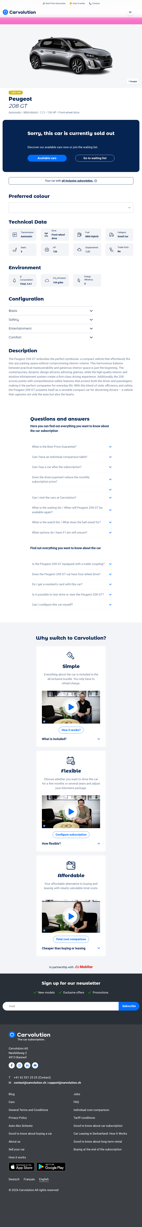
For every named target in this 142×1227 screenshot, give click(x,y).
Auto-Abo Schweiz (21, 1125)
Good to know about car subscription (98, 1125)
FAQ (76, 1102)
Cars (12, 1102)
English (44, 1179)
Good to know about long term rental (98, 1141)
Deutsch (14, 1179)
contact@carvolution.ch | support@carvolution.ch (47, 1082)
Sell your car (17, 1149)
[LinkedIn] (27, 1065)
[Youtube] (35, 1065)
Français (29, 1179)
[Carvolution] (19, 12)
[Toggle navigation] (130, 12)
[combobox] (71, 208)
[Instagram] (19, 1065)
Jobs (77, 1094)
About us (14, 1141)
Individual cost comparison (91, 1110)
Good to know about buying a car (30, 1133)
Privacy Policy (18, 1117)
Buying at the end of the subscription (98, 1149)
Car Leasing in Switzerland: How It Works (100, 1133)
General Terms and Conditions (28, 1110)
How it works (17, 1157)
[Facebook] (12, 1065)
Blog (12, 1094)
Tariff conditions (84, 1117)
